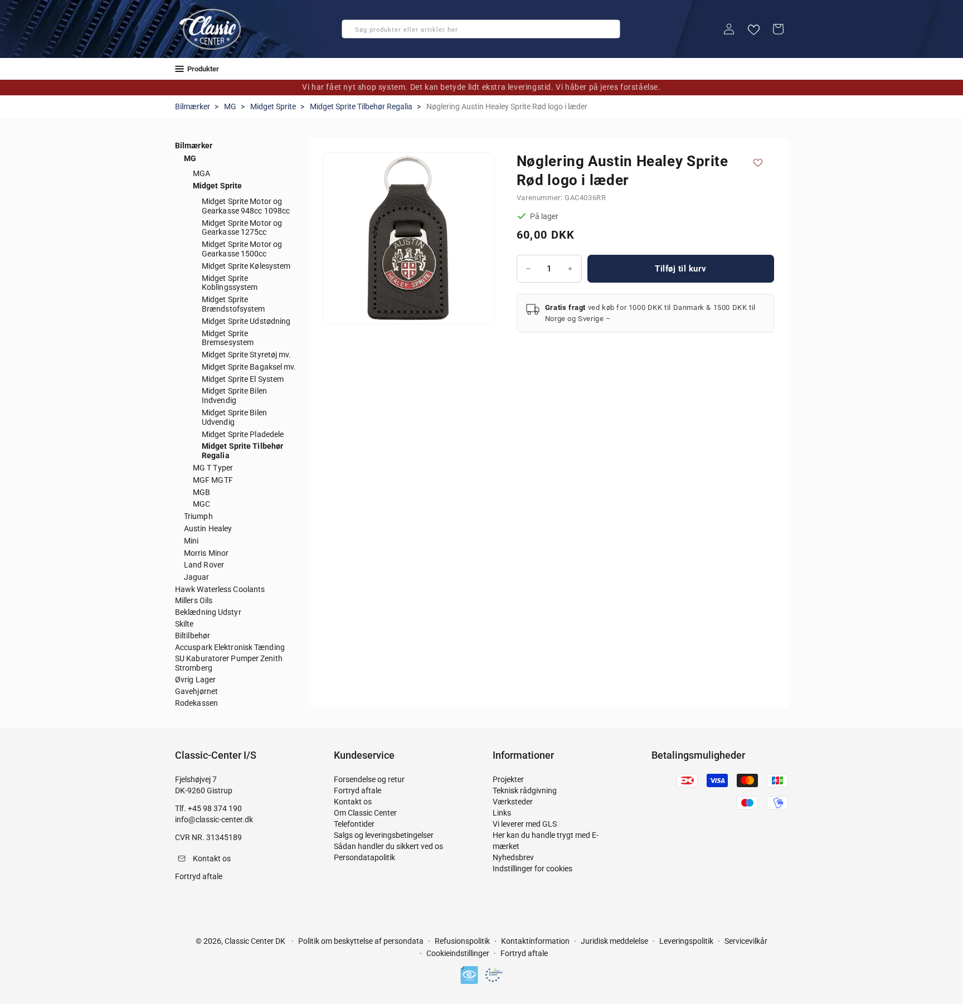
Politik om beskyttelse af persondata (361, 941)
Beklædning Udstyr (208, 612)
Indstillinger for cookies (532, 868)
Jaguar (197, 577)
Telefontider (354, 823)
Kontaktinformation (535, 941)
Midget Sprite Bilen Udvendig (234, 417)
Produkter (203, 69)
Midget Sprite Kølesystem (246, 265)
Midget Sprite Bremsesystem (228, 338)
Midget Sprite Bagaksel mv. (249, 366)
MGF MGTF (213, 480)
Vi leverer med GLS (525, 823)
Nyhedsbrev (513, 857)
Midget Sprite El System (243, 379)
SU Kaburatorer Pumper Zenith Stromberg (229, 663)
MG (230, 106)
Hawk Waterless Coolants (220, 589)
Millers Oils (193, 600)
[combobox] (481, 29)
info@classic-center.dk (214, 819)
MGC (201, 503)
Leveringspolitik (686, 941)
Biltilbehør (192, 635)
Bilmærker (192, 106)
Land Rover (204, 564)
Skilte (184, 623)
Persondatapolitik (364, 857)
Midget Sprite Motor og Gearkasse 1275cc (242, 228)
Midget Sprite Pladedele (243, 434)
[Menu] (179, 69)
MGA (201, 173)
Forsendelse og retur (369, 779)
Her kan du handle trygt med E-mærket (546, 841)
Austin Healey (208, 528)
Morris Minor (206, 553)
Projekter (508, 779)
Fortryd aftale (357, 790)
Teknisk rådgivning (525, 790)
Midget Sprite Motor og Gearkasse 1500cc (242, 249)
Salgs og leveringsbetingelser (384, 835)
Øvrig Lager (195, 679)
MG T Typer (213, 467)
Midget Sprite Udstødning (246, 321)
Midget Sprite (273, 106)
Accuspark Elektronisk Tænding (230, 647)
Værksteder (513, 801)
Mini (191, 540)
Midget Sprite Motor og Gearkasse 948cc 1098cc (246, 206)
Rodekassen (196, 703)
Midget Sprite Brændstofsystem (233, 304)
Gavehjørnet (196, 691)
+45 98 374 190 (215, 808)
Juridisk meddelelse (614, 941)
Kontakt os (353, 801)
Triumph (198, 516)
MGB (201, 492)
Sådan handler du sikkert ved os (388, 846)
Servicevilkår (745, 941)
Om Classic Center (365, 812)
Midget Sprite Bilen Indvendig (234, 395)
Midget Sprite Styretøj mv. (246, 354)
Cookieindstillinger (457, 953)
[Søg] (354, 32)
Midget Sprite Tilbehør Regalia (361, 106)
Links (502, 812)
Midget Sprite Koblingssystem (229, 283)
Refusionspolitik (462, 941)
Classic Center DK (255, 941)
